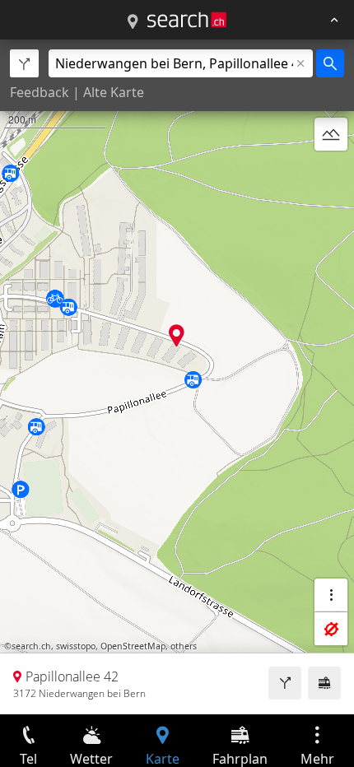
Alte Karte (113, 92)
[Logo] (186, 20)
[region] (177, 377)
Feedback (39, 92)
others (183, 646)
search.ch (31, 646)
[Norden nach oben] (330, 173)
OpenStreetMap (132, 646)
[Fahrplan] (324, 683)
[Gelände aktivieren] (330, 134)
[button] (176, 335)
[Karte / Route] (132, 22)
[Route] (284, 683)
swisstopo (75, 646)
